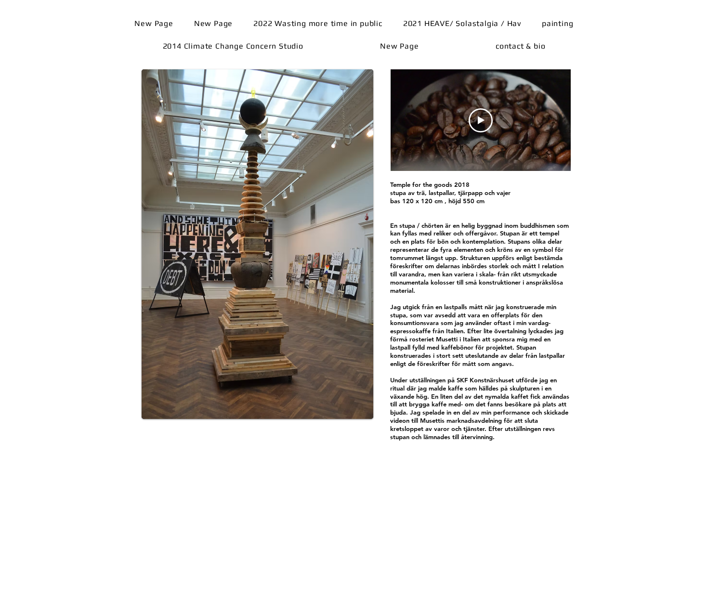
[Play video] (481, 120)
